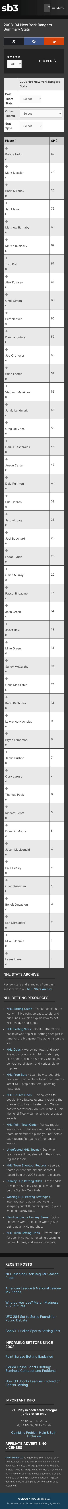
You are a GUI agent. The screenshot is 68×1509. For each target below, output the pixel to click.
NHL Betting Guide (19, 1009)
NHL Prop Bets (17, 1074)
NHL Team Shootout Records (27, 1165)
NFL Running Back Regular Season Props (32, 1276)
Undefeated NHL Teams (23, 1149)
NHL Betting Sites (19, 1029)
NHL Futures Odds (19, 1095)
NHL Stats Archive (39, 989)
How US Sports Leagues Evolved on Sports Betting (33, 1383)
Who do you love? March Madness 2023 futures (31, 1304)
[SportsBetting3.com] (10, 7)
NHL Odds (14, 1049)
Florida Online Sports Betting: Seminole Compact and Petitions (30, 1369)
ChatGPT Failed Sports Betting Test (32, 1331)
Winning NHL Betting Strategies (28, 1197)
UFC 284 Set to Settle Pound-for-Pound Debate (31, 1318)
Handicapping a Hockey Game (27, 1217)
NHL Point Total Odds (21, 1124)
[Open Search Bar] (47, 8)
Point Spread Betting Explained (29, 1356)
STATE (14, 57)
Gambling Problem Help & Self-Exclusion (34, 1434)
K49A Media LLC (14, 1457)
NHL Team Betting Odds (23, 1233)
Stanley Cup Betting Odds (24, 1181)
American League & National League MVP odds (33, 1290)
